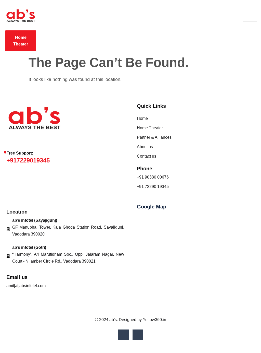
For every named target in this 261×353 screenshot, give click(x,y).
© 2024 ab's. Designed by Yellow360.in (130, 319)
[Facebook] (123, 335)
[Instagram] (138, 335)
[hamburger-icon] (250, 15)
